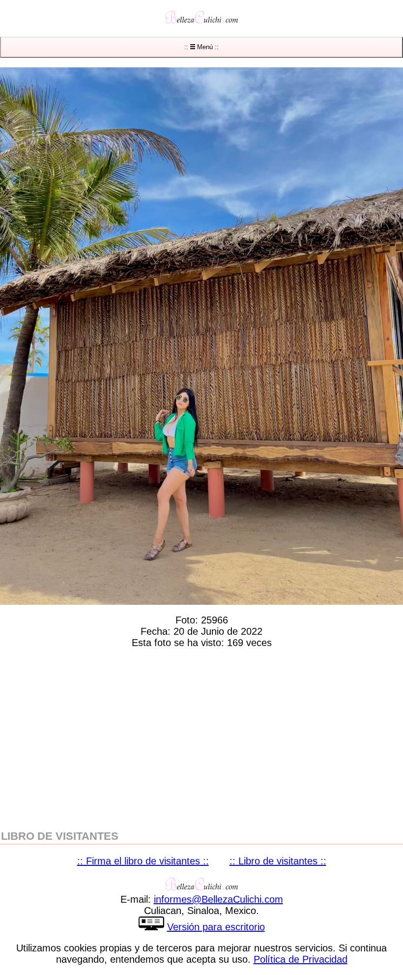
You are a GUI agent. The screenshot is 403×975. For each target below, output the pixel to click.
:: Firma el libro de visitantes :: (143, 861)
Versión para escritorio (216, 926)
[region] (201, 737)
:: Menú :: (201, 47)
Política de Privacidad (300, 959)
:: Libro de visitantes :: (278, 861)
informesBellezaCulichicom (218, 899)
